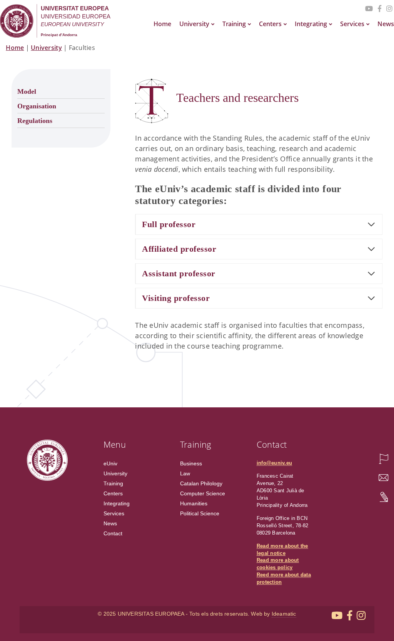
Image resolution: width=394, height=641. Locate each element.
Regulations (34, 121)
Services (352, 24)
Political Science (199, 513)
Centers (270, 24)
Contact (113, 533)
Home (162, 24)
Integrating (311, 24)
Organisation (36, 106)
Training (234, 24)
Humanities (193, 503)
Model (26, 91)
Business (191, 463)
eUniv (110, 463)
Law (185, 473)
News (385, 24)
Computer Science (202, 493)
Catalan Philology (201, 483)
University (194, 24)
